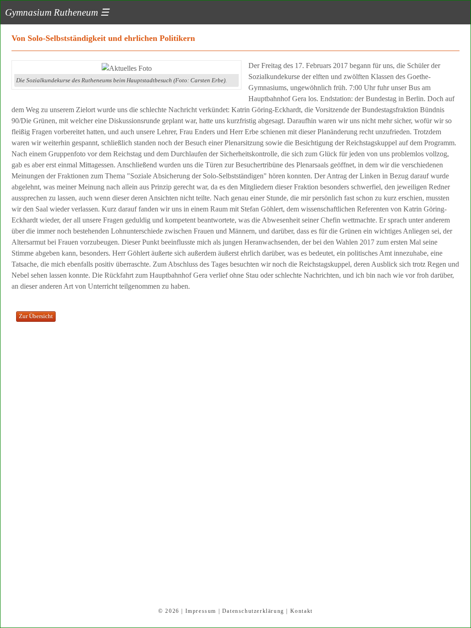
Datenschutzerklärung (253, 611)
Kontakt (301, 611)
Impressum (200, 611)
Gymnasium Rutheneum (57, 12)
